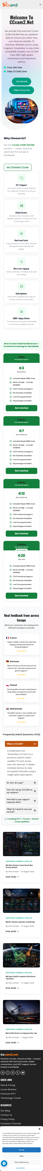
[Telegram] (3, 1073)
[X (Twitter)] (13, 1073)
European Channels (11, 1123)
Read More (12, 877)
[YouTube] (23, 1073)
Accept (21, 1150)
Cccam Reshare (8, 1089)
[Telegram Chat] (4, 1163)
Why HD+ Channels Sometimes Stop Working (20, 922)
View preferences (21, 1162)
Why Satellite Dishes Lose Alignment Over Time (21, 1033)
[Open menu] (40, 4)
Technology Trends (11, 1098)
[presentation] (21, 844)
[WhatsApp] (8, 1073)
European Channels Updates (19, 861)
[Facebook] (18, 1073)
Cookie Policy (20, 1168)
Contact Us (6, 1114)
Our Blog (5, 1110)
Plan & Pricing (8, 1085)
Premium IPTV (8, 1093)
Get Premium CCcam (18, 167)
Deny (22, 1156)
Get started (21, 408)
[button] (39, 1129)
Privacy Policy (8, 1119)
